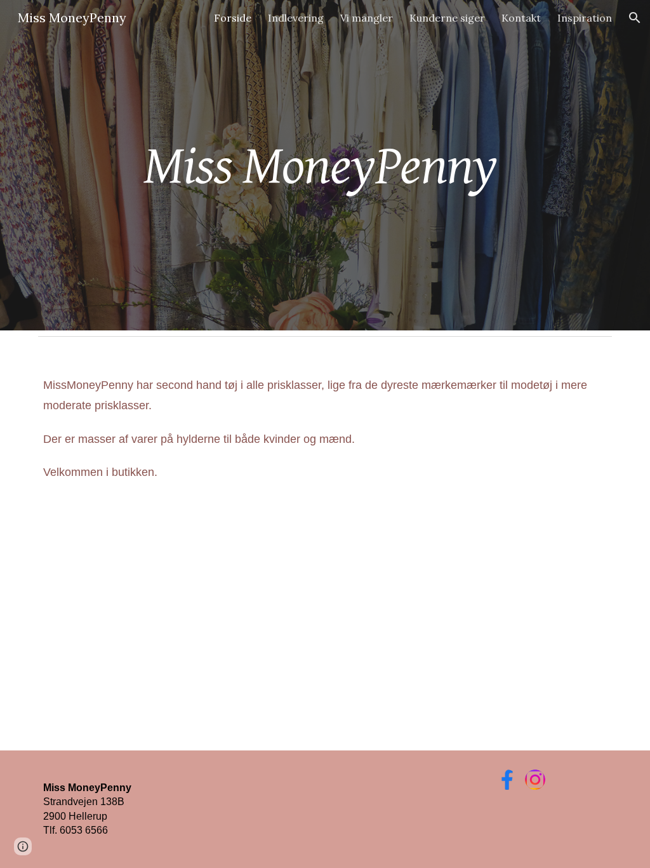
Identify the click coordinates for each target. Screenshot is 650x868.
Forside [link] (232, 17)
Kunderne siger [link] (447, 17)
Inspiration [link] (584, 17)
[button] (635, 18)
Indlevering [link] (296, 17)
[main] (325, 165)
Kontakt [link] (521, 17)
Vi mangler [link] (366, 17)
